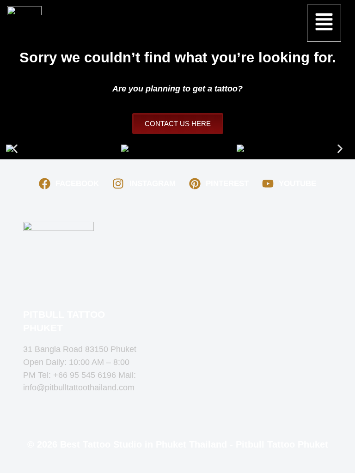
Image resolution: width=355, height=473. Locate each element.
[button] (324, 23)
